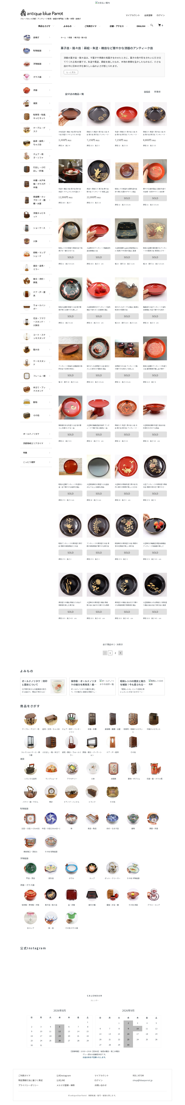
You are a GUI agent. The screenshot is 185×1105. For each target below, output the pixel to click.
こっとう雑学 (29, 462)
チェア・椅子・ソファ (38, 156)
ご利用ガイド (91, 26)
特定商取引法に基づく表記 (30, 1080)
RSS (134, 1075)
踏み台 (36, 349)
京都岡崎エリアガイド (33, 443)
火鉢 (35, 241)
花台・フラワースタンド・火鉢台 (39, 322)
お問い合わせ (101, 1085)
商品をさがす (44, 25)
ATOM (141, 1075)
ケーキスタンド (39, 363)
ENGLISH (141, 26)
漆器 (35, 90)
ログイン (161, 15)
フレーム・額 (39, 375)
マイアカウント (133, 15)
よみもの (67, 26)
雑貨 (35, 103)
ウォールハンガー (39, 307)
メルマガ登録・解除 (66, 1085)
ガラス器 (37, 76)
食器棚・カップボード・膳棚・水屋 (39, 200)
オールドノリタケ (31, 433)
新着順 (157, 91)
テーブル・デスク (39, 129)
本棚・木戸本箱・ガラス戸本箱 (39, 184)
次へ (120, 653)
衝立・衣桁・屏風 (39, 280)
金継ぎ (36, 37)
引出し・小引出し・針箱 (39, 169)
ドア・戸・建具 (39, 294)
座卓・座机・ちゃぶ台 (39, 142)
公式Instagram (64, 1075)
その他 (36, 415)
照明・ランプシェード (39, 254)
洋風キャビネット (39, 215)
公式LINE (61, 1080)
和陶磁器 (37, 50)
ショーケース (39, 227)
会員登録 (148, 15)
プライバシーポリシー (28, 1085)
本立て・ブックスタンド (39, 389)
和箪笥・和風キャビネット (39, 116)
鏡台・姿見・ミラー (39, 267)
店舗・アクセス (117, 26)
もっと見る (71, 72)
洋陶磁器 (37, 63)
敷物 (35, 402)
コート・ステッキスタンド (39, 336)
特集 (25, 452)
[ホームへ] (42, 10)
